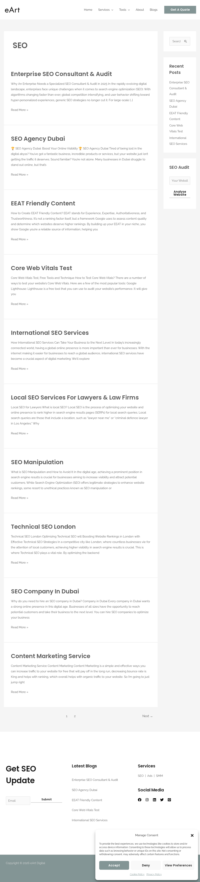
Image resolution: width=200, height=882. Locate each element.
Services (104, 9)
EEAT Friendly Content (43, 203)
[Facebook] (139, 800)
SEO (141, 776)
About (140, 9)
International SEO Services (50, 333)
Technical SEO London (43, 526)
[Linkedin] (154, 800)
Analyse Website (179, 193)
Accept (114, 865)
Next (147, 716)
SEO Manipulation (37, 462)
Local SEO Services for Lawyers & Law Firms (75, 397)
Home (88, 9)
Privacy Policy (154, 874)
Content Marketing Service (50, 656)
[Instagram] (147, 800)
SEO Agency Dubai (38, 138)
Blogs (153, 9)
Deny (146, 865)
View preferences (178, 865)
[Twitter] (162, 800)
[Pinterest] (169, 800)
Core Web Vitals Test (41, 268)
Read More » (19, 109)
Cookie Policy (137, 874)
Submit (46, 799)
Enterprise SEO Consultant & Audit (61, 74)
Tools (122, 9)
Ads (149, 776)
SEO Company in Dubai (45, 591)
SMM (159, 776)
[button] (192, 835)
